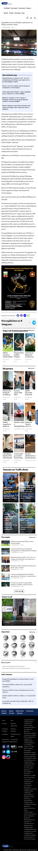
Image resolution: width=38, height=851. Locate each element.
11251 (13, 501)
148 (5, 361)
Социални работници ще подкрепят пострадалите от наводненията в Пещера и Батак (23, 550)
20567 (27, 399)
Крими (6, 13)
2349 (16, 462)
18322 (5, 462)
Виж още (18, 591)
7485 (16, 399)
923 (22, 561)
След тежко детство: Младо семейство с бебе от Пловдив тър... (17, 702)
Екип (12, 720)
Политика (21, 8)
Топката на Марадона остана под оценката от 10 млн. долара (29, 355)
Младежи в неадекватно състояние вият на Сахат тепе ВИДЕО (18, 680)
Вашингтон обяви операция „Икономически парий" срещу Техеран (23, 567)
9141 (30, 501)
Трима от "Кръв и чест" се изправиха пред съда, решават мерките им (29, 424)
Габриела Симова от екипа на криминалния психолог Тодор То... (18, 691)
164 (16, 361)
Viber (21, 315)
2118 (35, 460)
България (14, 8)
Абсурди (20, 713)
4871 (24, 429)
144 (22, 545)
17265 (13, 624)
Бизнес (28, 8)
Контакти (5, 734)
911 (27, 431)
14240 (30, 532)
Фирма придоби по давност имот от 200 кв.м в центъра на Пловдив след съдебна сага (7, 424)
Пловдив (7, 8)
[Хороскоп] (19, 657)
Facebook (18, 315)
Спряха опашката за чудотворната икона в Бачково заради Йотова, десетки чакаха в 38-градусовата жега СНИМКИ (27, 491)
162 (22, 586)
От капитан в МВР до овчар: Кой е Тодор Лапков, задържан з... (17, 686)
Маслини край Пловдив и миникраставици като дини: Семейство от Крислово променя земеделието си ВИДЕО (27, 521)
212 (22, 569)
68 (22, 552)
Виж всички (31, 330)
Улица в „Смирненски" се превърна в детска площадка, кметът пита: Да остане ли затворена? (10, 521)
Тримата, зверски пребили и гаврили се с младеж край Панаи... (18, 697)
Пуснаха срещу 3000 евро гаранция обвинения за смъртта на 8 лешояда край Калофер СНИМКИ (18, 393)
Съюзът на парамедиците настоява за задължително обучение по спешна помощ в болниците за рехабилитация (23, 576)
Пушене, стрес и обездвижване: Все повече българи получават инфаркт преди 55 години (19, 424)
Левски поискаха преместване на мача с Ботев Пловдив (8, 355)
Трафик (4, 713)
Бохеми (11, 713)
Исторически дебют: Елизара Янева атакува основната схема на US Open (19, 355)
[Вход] (27, 18)
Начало (3, 711)
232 (22, 578)
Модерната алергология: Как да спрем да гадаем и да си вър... (19, 621)
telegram (25, 315)
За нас (3, 720)
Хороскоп (5, 632)
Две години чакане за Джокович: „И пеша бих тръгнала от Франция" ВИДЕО (10, 492)
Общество (20, 711)
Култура (18, 13)
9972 (13, 532)
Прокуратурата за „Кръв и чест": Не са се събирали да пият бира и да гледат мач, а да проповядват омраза (23, 559)
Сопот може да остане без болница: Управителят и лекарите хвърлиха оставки (19, 456)
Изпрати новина (37, 417)
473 (27, 361)
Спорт (11, 13)
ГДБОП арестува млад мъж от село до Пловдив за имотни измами (29, 393)
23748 (5, 431)
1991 (5, 399)
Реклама (4, 724)
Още (23, 13)
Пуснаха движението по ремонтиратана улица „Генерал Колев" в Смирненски (31, 456)
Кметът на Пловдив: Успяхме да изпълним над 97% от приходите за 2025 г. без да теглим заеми (7, 393)
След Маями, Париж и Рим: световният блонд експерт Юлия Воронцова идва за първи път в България (7, 456)
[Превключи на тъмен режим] (35, 18)
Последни (5, 537)
